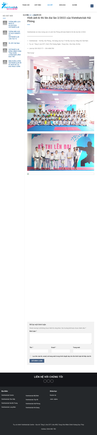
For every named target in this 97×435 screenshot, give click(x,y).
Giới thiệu (37, 5)
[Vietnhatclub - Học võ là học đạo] (9, 6)
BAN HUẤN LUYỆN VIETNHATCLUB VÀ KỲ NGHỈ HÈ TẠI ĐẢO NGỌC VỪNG (15, 63)
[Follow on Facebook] (45, 381)
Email (53, 347)
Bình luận (33, 331)
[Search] (91, 5)
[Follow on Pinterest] (48, 381)
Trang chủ (25, 5)
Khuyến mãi (37, 15)
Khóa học (62, 5)
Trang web (76, 347)
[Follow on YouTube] (52, 381)
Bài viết (50, 5)
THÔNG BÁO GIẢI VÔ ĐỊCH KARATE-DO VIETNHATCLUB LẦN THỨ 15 (15, 35)
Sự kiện (74, 5)
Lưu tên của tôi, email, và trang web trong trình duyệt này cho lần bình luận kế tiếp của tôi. (61, 356)
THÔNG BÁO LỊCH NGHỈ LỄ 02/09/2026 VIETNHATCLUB (14, 24)
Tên (31, 347)
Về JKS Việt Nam (14, 43)
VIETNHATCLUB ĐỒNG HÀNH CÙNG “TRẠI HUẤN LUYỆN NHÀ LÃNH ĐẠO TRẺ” (15, 53)
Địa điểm (26, 15)
